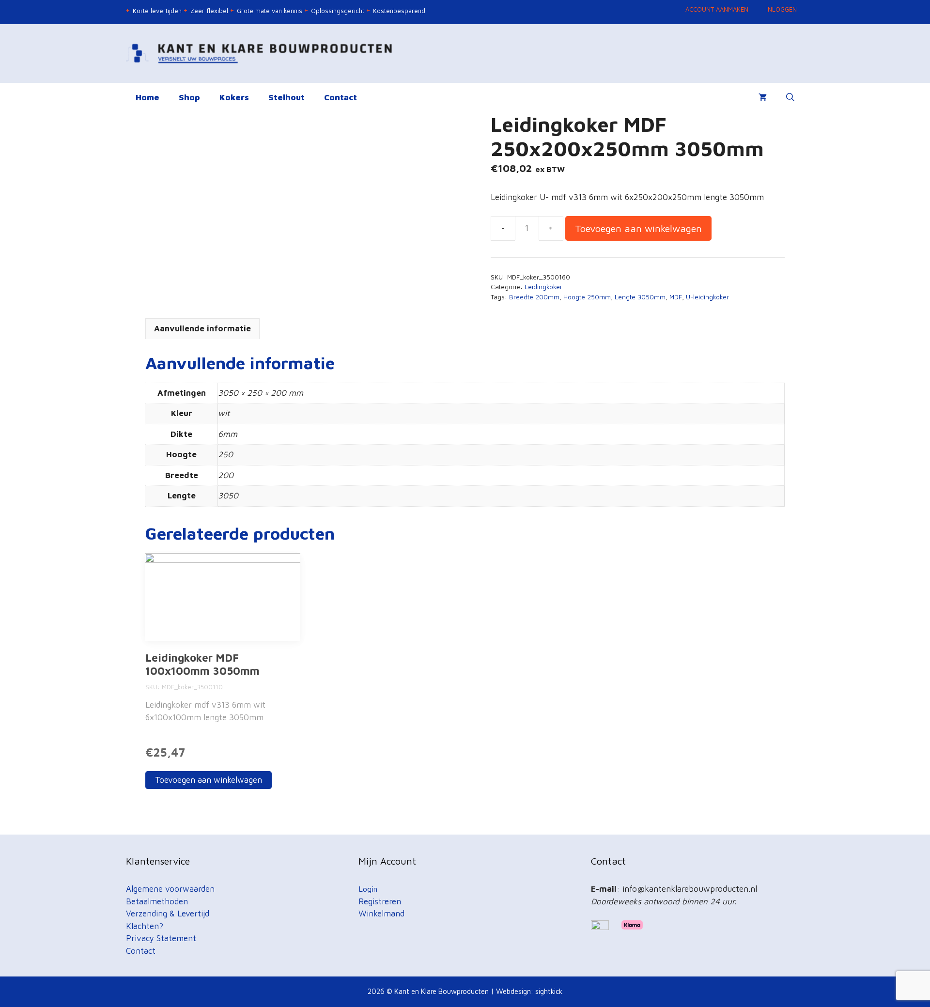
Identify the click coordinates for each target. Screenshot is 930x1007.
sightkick (548, 991)
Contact (340, 97)
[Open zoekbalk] (790, 97)
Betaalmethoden (157, 901)
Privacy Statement (161, 938)
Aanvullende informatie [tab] (202, 328)
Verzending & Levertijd (167, 913)
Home (147, 97)
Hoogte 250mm (587, 297)
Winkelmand (381, 913)
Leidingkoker (543, 287)
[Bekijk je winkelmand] (762, 97)
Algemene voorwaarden (170, 889)
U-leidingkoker (707, 297)
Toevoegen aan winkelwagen (638, 228)
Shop (189, 97)
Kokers (234, 97)
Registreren (379, 901)
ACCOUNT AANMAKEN (716, 9)
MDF (675, 297)
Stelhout (286, 97)
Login (367, 888)
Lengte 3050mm (640, 297)
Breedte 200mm (534, 297)
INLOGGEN (781, 9)
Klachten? (144, 926)
